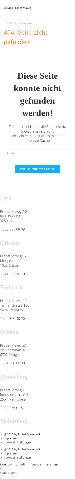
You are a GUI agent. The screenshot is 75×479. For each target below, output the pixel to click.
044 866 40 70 (14, 318)
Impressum (11, 438)
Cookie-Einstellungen (17, 442)
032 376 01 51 (14, 407)
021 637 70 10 (14, 273)
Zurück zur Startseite (37, 169)
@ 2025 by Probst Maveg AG (22, 434)
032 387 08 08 (14, 229)
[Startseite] (5, 23)
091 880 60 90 (14, 363)
